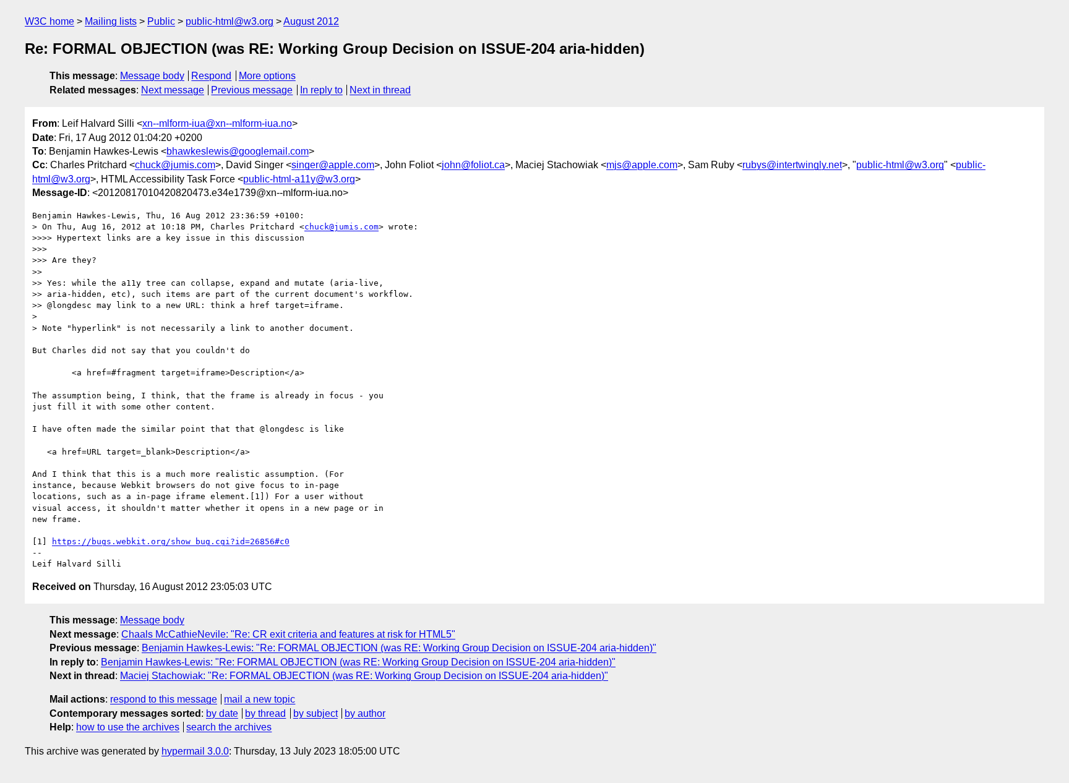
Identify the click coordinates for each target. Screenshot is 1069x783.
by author (365, 713)
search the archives (229, 727)
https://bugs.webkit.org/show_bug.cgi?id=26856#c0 (171, 541)
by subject (315, 713)
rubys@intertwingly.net (792, 165)
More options (267, 76)
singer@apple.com (332, 165)
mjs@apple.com (641, 165)
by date (222, 713)
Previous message (252, 90)
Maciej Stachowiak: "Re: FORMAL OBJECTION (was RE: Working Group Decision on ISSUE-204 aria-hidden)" (364, 675)
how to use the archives (127, 727)
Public (161, 21)
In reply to (321, 90)
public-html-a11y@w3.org (299, 179)
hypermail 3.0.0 (195, 751)
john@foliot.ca (473, 165)
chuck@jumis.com (175, 165)
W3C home (49, 21)
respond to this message (163, 699)
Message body (152, 76)
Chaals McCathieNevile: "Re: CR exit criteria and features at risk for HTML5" (288, 634)
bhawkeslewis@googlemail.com (237, 151)
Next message (172, 90)
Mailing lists (111, 21)
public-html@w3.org (229, 21)
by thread (265, 713)
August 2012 (311, 21)
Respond (211, 76)
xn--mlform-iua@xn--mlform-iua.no (217, 123)
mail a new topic (259, 699)
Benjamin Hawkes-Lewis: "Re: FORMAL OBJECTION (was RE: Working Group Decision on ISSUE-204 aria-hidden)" (399, 648)
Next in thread (380, 90)
